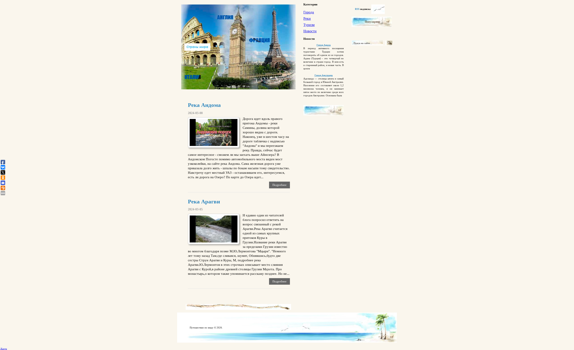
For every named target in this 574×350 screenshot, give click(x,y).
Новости (310, 31)
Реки (307, 18)
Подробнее (279, 185)
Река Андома (204, 105)
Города (308, 12)
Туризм (309, 25)
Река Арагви (204, 201)
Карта (4, 348)
